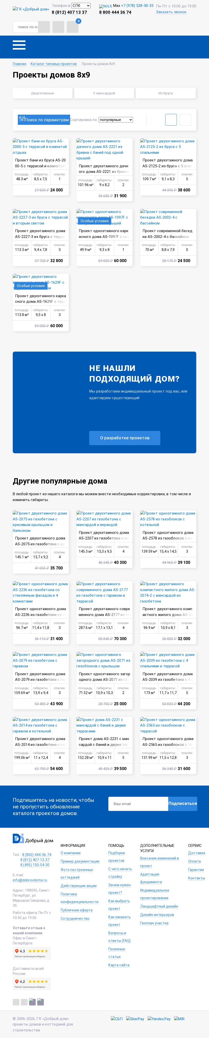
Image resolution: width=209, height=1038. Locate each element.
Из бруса (166, 93)
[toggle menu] (19, 47)
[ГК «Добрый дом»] (31, 9)
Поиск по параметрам (47, 119)
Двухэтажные (42, 93)
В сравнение (18, 143)
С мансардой (104, 93)
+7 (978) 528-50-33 (137, 5)
